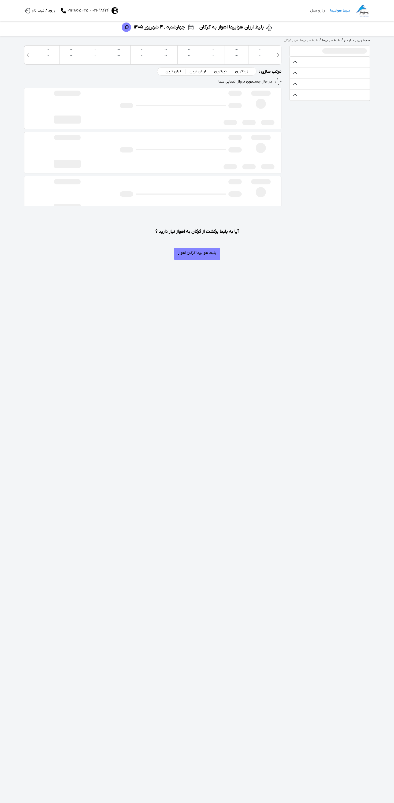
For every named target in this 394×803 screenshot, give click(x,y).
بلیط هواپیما (340, 10)
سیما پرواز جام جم (357, 40)
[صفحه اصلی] (362, 10)
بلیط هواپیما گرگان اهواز (197, 252)
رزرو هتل (317, 10)
